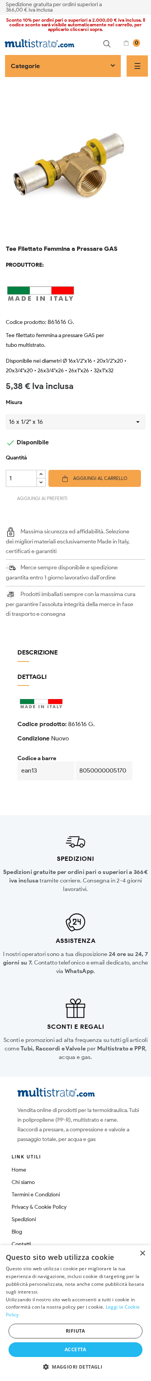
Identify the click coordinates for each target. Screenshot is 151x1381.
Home (19, 1170)
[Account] (142, 6)
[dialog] (75, 1313)
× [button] (142, 1253)
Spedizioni (24, 1219)
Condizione (33, 738)
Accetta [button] (75, 1349)
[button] (75, 1367)
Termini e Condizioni (36, 1194)
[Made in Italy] (75, 293)
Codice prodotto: (26, 322)
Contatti (21, 1244)
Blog (17, 1232)
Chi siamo (23, 1182)
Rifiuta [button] (75, 1331)
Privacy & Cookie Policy (39, 1207)
